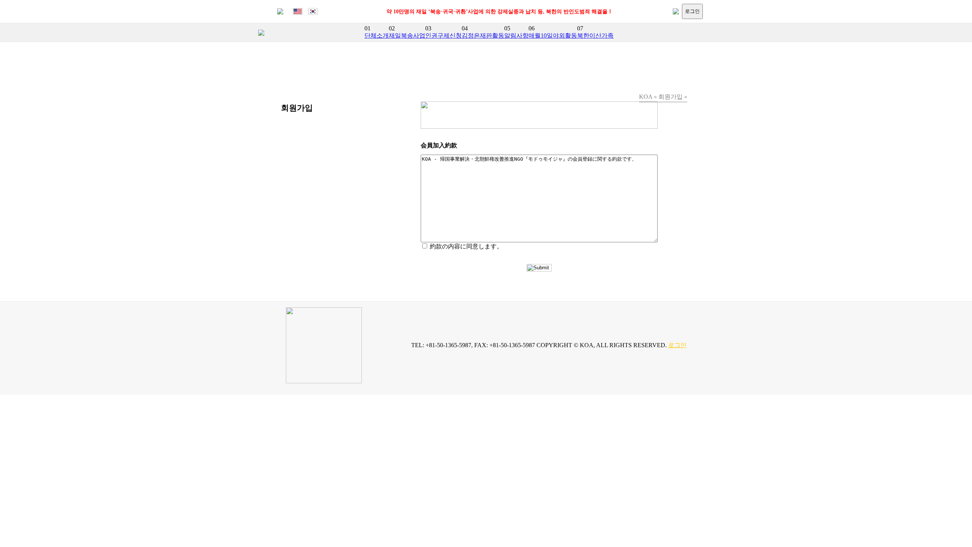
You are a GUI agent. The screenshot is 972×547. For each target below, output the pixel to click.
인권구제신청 (443, 35)
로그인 (692, 11)
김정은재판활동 (483, 35)
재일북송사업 (407, 35)
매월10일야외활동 (553, 35)
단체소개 (376, 35)
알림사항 (516, 35)
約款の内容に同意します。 (466, 246)
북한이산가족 (595, 35)
